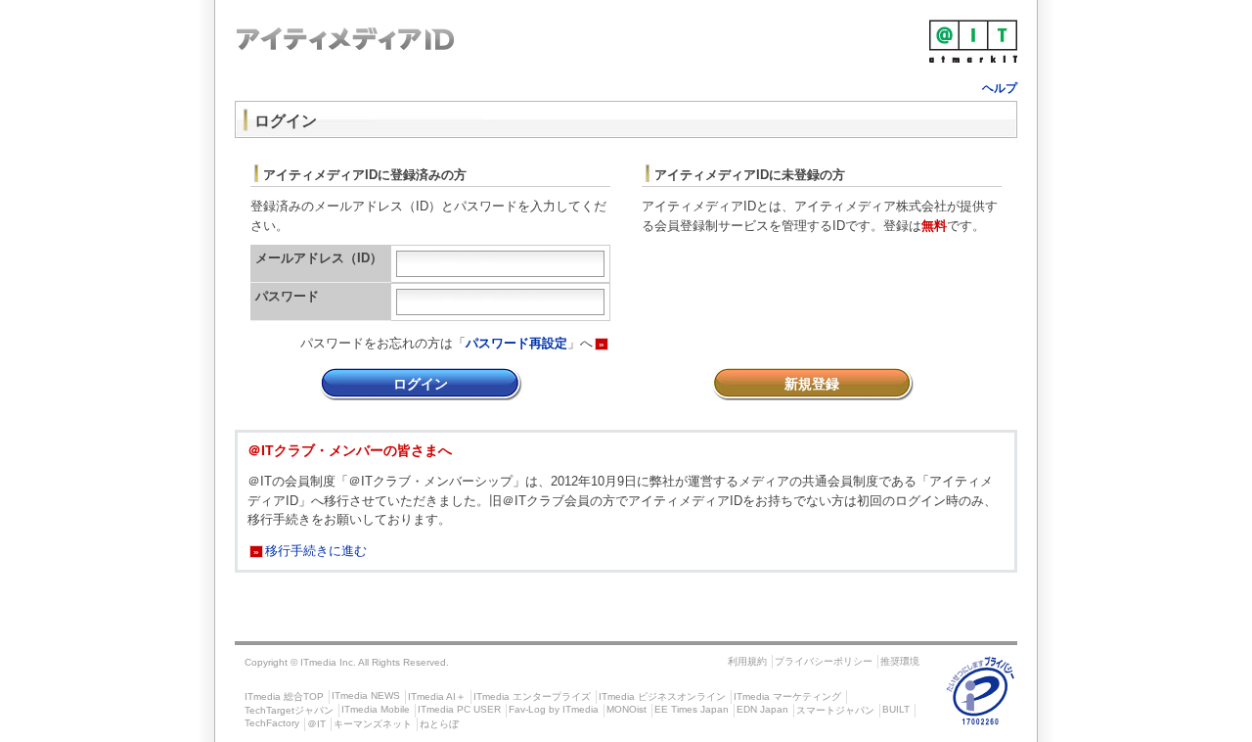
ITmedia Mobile (375, 709)
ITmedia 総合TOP (284, 696)
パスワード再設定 (516, 343)
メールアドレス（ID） (318, 258)
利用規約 (747, 661)
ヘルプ (999, 88)
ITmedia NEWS (366, 695)
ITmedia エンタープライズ (532, 696)
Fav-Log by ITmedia (554, 709)
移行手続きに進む (310, 550)
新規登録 (811, 384)
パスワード (287, 296)
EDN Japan (762, 709)
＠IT (316, 724)
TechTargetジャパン (289, 710)
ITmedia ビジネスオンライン (662, 696)
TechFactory (272, 723)
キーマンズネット (373, 724)
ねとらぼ (439, 724)
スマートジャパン (835, 710)
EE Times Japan (691, 709)
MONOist (626, 709)
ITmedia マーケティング (787, 696)
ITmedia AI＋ (437, 696)
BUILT (896, 709)
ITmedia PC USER (459, 709)
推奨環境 (899, 661)
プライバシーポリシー (823, 661)
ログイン (420, 384)
